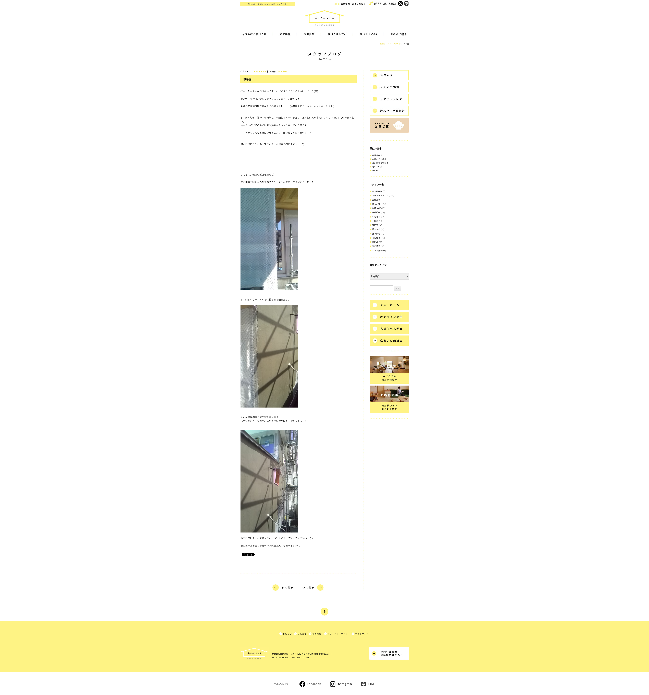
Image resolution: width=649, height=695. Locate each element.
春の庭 (375, 170)
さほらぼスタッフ (380, 195)
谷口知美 (376, 237)
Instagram (344, 683)
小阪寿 (375, 220)
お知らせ (287, 633)
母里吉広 (376, 229)
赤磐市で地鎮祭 (379, 159)
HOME (382, 43)
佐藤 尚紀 (376, 208)
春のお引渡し (378, 166)
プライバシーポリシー (339, 633)
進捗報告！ (377, 155)
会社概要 (301, 633)
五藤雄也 (376, 199)
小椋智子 (376, 216)
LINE (371, 683)
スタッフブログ (259, 71)
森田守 (375, 225)
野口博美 (376, 246)
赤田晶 (375, 241)
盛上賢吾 (376, 233)
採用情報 (316, 633)
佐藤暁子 (376, 212)
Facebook (314, 683)
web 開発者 (377, 191)
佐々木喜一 (377, 203)
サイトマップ (361, 633)
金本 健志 (282, 71)
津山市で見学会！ (380, 162)
